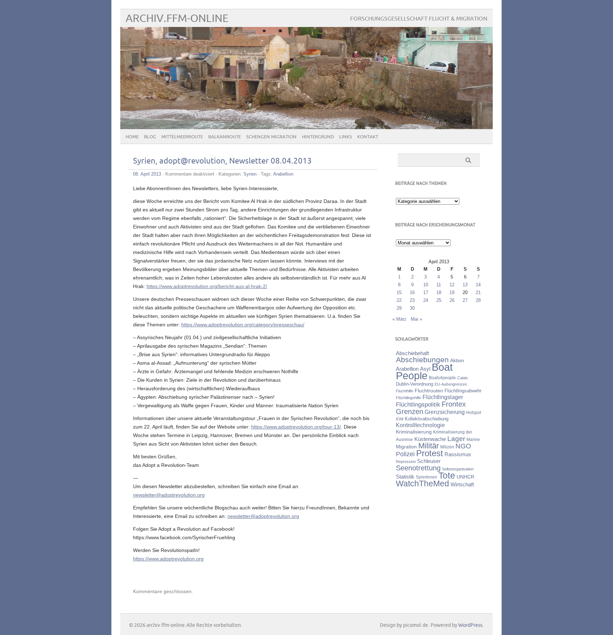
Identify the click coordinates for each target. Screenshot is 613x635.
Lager (456, 438)
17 (425, 292)
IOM (399, 419)
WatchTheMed (422, 483)
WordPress (470, 625)
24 (425, 300)
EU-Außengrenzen (451, 384)
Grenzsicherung (445, 412)
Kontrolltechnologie (420, 425)
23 (412, 300)
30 (412, 308)
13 (465, 284)
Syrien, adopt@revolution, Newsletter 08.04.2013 (222, 161)
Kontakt (367, 136)
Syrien (249, 174)
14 (478, 284)
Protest (429, 453)
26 (451, 300)
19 (451, 292)
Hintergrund (318, 136)
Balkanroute (224, 136)
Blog (150, 136)
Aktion (457, 360)
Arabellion (283, 174)
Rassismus (457, 454)
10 (425, 284)
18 (438, 292)
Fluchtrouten (429, 390)
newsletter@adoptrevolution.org (169, 495)
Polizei (405, 454)
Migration (406, 446)
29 (399, 308)
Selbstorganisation (458, 469)
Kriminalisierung (414, 432)
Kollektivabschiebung (426, 418)
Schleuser (429, 461)
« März (399, 319)
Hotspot (473, 412)
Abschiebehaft (412, 353)
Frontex (454, 404)
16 (412, 292)
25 (438, 300)
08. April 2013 (147, 174)
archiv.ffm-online (177, 18)
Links (345, 136)
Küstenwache (430, 439)
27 (465, 300)
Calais (462, 378)
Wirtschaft (462, 484)
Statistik (405, 477)
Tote (446, 475)
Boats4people (442, 377)
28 (478, 300)
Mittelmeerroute (182, 136)
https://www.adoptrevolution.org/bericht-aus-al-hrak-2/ (207, 286)
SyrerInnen (426, 477)
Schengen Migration (271, 136)
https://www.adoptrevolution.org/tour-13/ (296, 427)
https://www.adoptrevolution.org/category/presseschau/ (242, 324)
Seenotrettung (418, 468)
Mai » (416, 319)
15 (399, 292)
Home (132, 136)
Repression (406, 461)
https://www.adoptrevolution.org (168, 559)
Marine (473, 439)
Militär (428, 445)
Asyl (425, 369)
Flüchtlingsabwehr (462, 390)
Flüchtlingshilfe (408, 398)
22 (399, 300)
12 (451, 284)
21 (478, 292)
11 (438, 284)
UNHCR (465, 477)
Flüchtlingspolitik (418, 404)
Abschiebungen (422, 359)
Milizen (447, 446)
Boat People (424, 371)
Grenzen (409, 411)
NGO (463, 446)
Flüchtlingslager (443, 397)
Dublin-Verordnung (414, 384)
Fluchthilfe (404, 391)
